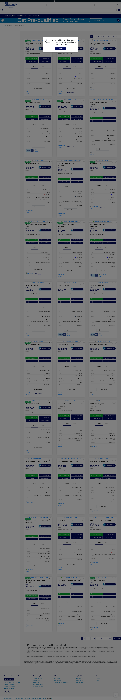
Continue (61, 48)
